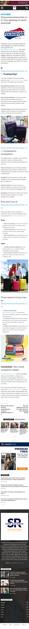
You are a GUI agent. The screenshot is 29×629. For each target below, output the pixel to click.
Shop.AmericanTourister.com (10, 49)
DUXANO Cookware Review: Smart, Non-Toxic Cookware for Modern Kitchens (18, 573)
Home (2, 11)
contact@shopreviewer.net (17, 563)
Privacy (10, 624)
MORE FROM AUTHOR (19, 419)
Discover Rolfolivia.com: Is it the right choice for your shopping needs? (22, 409)
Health (2, 612)
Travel (8, 14)
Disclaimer (5, 624)
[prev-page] (13, 437)
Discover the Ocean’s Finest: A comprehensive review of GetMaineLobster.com (7, 410)
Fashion (3, 607)
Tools (12, 427)
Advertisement (17, 624)
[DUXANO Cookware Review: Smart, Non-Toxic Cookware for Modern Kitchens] (5, 574)
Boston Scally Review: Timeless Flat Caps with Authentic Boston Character (19, 590)
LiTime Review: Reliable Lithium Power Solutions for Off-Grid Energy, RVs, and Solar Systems (24, 432)
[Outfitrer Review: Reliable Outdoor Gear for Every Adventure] (5, 425)
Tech (2, 617)
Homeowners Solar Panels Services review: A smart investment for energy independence (13, 478)
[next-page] (15, 437)
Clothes (2, 605)
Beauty (2, 614)
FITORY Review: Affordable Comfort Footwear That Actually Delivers (19, 582)
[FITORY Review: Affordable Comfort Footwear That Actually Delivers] (5, 583)
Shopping (6, 11)
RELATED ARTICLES (9, 419)
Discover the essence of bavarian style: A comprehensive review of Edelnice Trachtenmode (14, 485)
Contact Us (24, 624)
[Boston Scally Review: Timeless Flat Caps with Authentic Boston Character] (5, 591)
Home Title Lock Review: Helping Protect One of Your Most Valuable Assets (14, 499)
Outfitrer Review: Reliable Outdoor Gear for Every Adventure (4, 431)
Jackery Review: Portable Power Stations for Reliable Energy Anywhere (14, 431)
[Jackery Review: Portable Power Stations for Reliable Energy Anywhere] (14, 425)
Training (2, 427)
